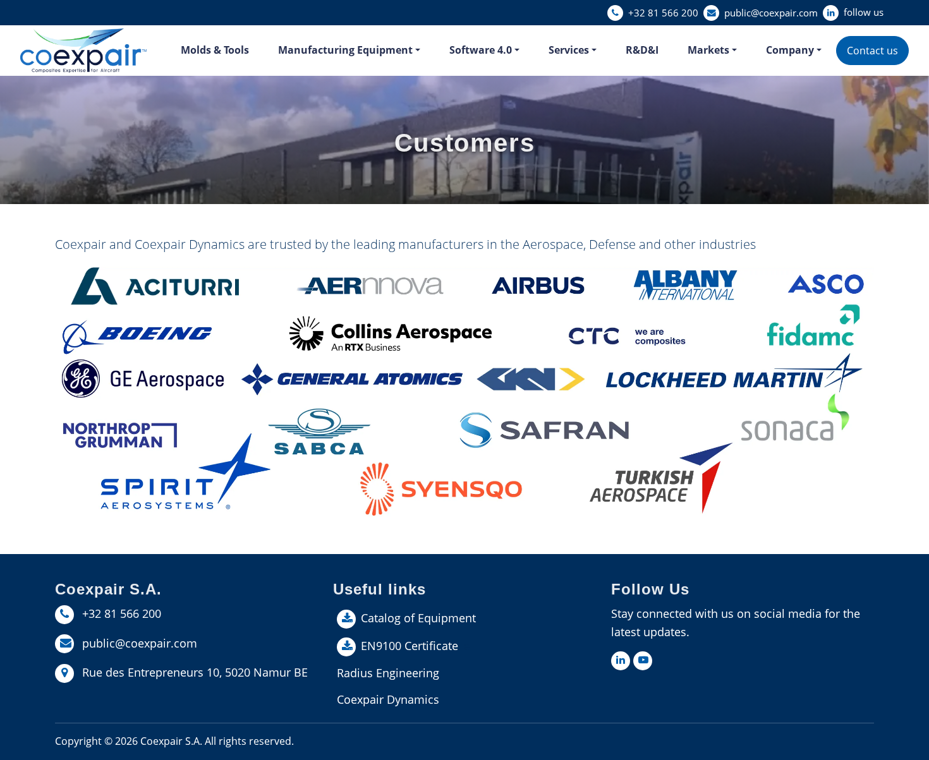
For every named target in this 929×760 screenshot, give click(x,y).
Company (790, 50)
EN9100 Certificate (409, 645)
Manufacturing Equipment (345, 50)
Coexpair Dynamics (388, 699)
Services (569, 50)
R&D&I (642, 50)
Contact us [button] (872, 50)
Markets (708, 50)
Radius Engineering (388, 672)
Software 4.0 (480, 50)
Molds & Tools (215, 50)
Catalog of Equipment (418, 617)
